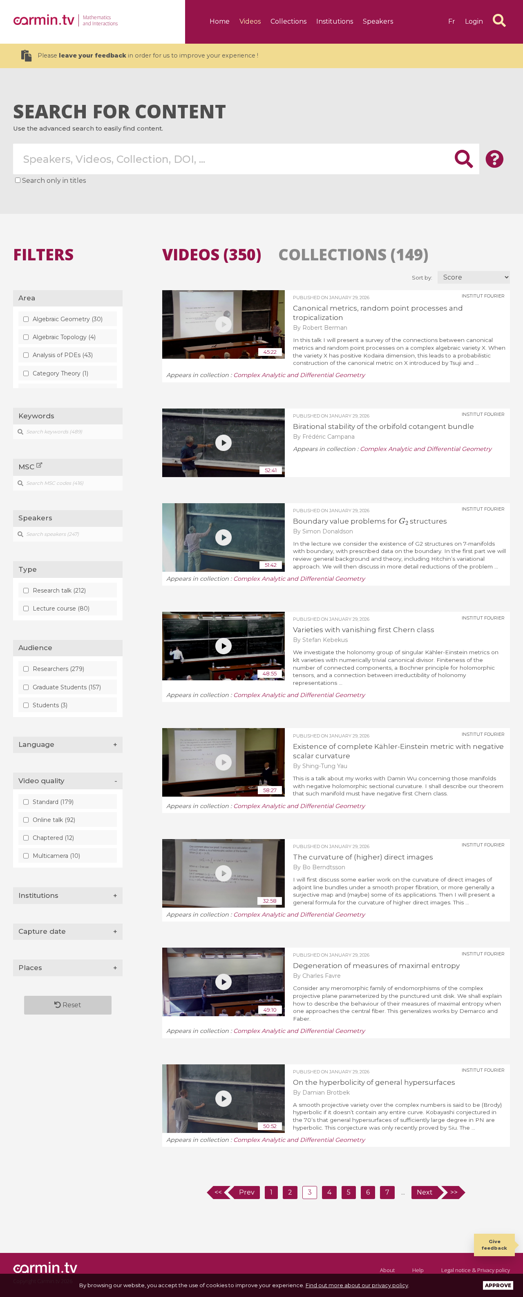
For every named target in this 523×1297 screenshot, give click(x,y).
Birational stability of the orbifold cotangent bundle (383, 426)
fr (451, 21)
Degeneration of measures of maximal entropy (376, 966)
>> (454, 1192)
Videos (250, 21)
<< (218, 1192)
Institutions (334, 21)
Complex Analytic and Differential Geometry (299, 375)
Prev (247, 1192)
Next (425, 1192)
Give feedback (494, 1244)
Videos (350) (211, 254)
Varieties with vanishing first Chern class (363, 630)
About (387, 1270)
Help (418, 1270)
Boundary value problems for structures (370, 521)
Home (220, 21)
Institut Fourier (483, 296)
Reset (71, 1005)
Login (474, 21)
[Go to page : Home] (43, 19)
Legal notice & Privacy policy (475, 1270)
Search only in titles (54, 180)
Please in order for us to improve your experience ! (148, 55)
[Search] (499, 20)
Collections (288, 21)
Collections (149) (353, 254)
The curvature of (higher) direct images (363, 857)
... (403, 1192)
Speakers (378, 21)
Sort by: (423, 278)
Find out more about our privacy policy (357, 1285)
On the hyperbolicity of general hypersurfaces (374, 1082)
